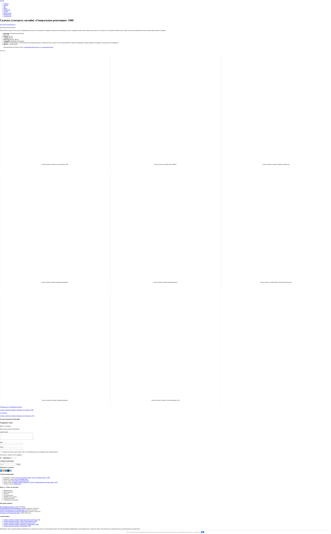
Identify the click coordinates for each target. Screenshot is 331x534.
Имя (1, 442)
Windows (6, 3)
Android (5, 5)
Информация (7, 14)
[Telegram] (11, 471)
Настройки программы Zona (20, 480)
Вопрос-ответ (7, 13)
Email (1, 447)
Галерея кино (7, 16)
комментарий (4, 432)
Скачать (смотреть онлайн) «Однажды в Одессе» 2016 (19, 523)
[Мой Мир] (6, 471)
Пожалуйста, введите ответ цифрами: (11, 455)
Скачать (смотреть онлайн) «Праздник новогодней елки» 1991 (21, 519)
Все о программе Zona (21, 479)
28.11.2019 (3, 24)
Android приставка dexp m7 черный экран (12, 510)
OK (202, 532)
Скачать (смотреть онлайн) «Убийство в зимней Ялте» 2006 (21, 524)
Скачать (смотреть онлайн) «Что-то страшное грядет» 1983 (32, 477)
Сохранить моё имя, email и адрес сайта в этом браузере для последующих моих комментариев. (30, 452)
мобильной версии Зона (31, 47)
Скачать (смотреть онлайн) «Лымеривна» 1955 (17, 526)
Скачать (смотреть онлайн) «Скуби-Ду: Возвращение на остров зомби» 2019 (34, 482)
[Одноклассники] (3, 471)
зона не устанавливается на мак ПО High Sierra (14, 511)
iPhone (5, 8)
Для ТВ (5, 11)
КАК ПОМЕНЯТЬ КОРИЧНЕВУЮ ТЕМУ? (13, 508)
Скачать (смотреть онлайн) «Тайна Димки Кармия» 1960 (20, 521)
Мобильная (6, 10)
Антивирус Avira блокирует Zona (10, 513)
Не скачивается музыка (7, 506)
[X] (8, 471)
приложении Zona (47, 47)
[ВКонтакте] (1, 471)
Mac (4, 7)
